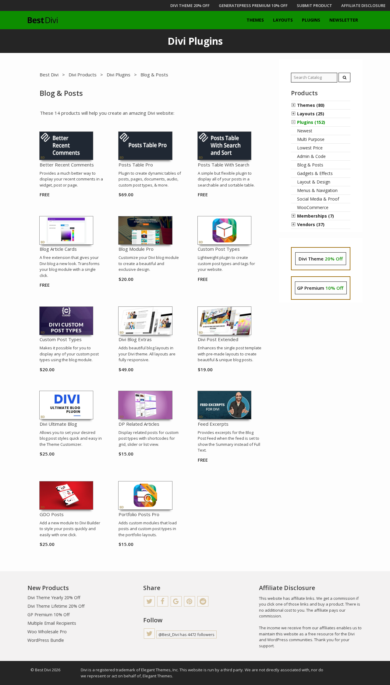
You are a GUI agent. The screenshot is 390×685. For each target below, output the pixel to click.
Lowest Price (310, 148)
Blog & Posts (310, 165)
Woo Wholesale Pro (47, 631)
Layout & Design (313, 182)
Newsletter (343, 20)
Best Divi (49, 75)
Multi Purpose (310, 139)
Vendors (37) (310, 224)
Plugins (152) (311, 122)
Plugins (311, 20)
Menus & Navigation (317, 190)
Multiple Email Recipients (51, 623)
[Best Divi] (42, 20)
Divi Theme (321, 259)
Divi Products (83, 75)
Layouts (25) (310, 114)
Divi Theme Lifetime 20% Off (55, 606)
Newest (304, 131)
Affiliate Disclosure (363, 5)
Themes (255, 20)
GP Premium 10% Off (48, 614)
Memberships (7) (315, 216)
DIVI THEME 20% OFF (190, 5)
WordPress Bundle (45, 640)
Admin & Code (311, 156)
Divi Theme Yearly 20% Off (53, 597)
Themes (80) (310, 105)
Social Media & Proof (318, 199)
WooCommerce (312, 207)
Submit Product (314, 5)
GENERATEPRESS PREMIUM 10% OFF (253, 5)
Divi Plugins (118, 75)
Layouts (283, 20)
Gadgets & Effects (315, 173)
